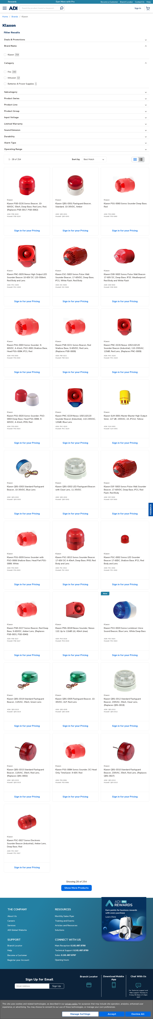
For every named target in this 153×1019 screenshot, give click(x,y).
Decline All (137, 1014)
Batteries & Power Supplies (22, 83)
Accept (112, 1014)
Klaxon (13, 54)
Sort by (76, 159)
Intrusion (14, 77)
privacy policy (71, 1003)
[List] (140, 159)
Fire (12, 71)
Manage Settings (80, 1014)
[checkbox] (5, 54)
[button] (151, 509)
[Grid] (134, 159)
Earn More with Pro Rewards (41, 1)
